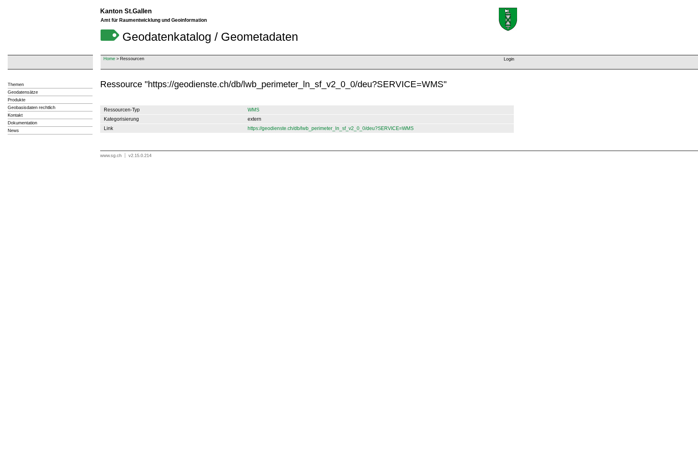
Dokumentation (22, 122)
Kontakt (15, 115)
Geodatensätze (23, 92)
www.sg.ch (111, 155)
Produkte (16, 99)
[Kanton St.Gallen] (508, 19)
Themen (16, 84)
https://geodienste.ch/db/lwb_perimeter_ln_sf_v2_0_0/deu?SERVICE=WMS (331, 128)
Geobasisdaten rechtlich (31, 107)
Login (509, 59)
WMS (253, 110)
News (13, 130)
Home (109, 58)
